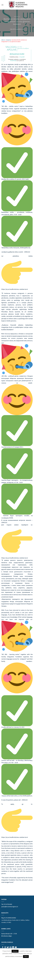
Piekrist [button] (26, 956)
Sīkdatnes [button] (15, 951)
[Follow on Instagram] (5, 947)
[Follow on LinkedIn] (13, 947)
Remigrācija (17, 16)
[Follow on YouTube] (16, 947)
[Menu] (2, 5)
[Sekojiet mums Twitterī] (8, 947)
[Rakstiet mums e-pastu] (10, 947)
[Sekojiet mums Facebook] (3, 947)
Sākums (3, 40)
